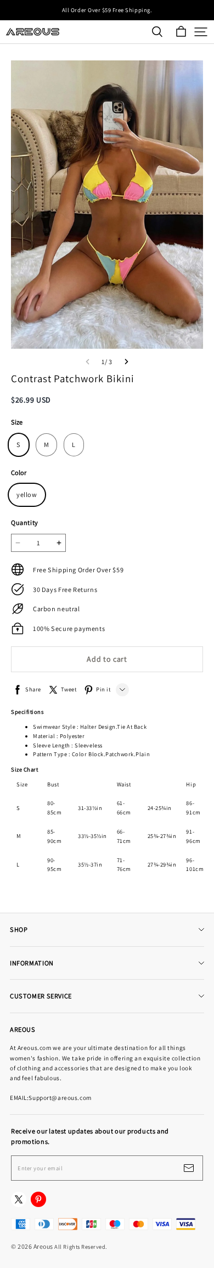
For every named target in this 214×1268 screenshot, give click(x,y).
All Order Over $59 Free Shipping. (107, 10)
